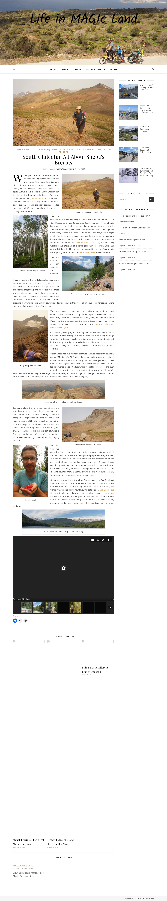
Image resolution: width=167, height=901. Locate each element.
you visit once (37, 198)
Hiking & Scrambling (63, 150)
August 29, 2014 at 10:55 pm (23, 869)
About (113, 69)
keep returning (33, 201)
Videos (77, 69)
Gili (83, 169)
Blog (53, 69)
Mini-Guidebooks (95, 69)
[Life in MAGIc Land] (83, 32)
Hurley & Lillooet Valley (90, 150)
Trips (63, 69)
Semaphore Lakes (87, 252)
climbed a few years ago (87, 242)
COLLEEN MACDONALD (23, 865)
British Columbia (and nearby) (33, 150)
